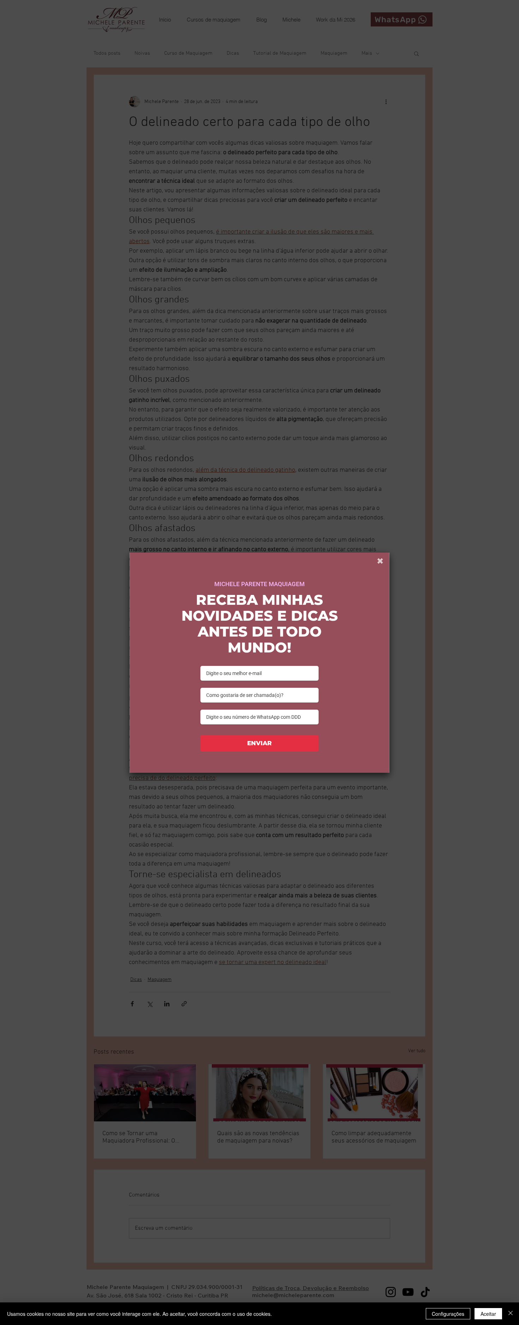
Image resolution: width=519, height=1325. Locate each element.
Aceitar (488, 1313)
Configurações (448, 1313)
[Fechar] (510, 1313)
